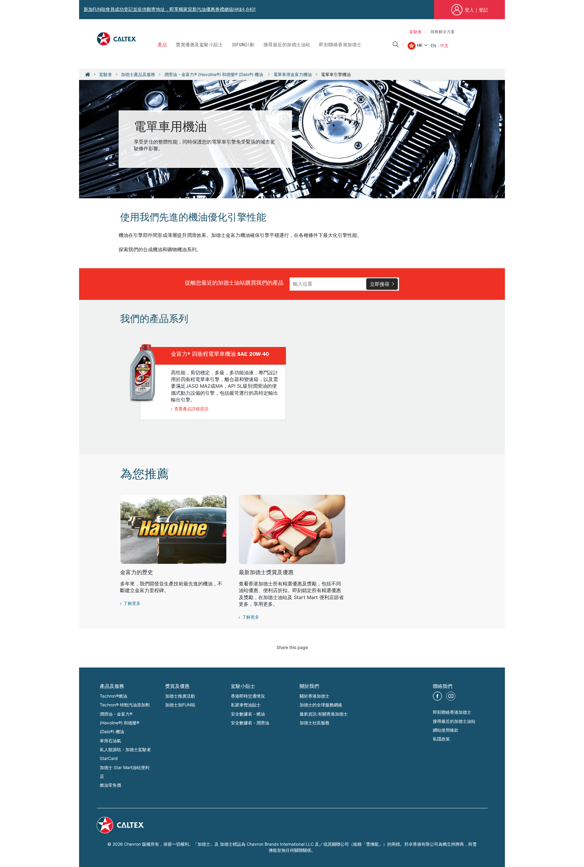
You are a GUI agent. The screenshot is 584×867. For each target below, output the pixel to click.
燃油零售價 (110, 785)
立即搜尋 (379, 284)
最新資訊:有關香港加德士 (324, 713)
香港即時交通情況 (248, 696)
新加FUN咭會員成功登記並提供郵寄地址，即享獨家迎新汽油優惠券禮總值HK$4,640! (170, 9)
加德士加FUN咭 (180, 704)
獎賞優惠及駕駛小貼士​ (199, 45)
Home (87, 74)
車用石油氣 (110, 740)
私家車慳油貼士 (246, 704)
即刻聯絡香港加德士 (340, 45)
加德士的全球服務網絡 (321, 704)
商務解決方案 (442, 32)
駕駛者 (415, 32)
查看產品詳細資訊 (191, 409)
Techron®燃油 (113, 696)
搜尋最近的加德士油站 (287, 45)
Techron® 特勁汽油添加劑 (125, 704)
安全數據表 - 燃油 (248, 713)
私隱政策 (441, 738)
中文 (444, 45)
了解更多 (132, 604)
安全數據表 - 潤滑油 (250, 722)
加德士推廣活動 (180, 696)
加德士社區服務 (314, 722)
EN (433, 45)
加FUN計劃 (243, 45)
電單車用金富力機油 (292, 74)
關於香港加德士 (314, 696)
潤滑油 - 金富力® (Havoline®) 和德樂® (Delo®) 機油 (214, 74)
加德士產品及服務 (138, 74)
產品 (162, 45)
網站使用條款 (445, 730)
